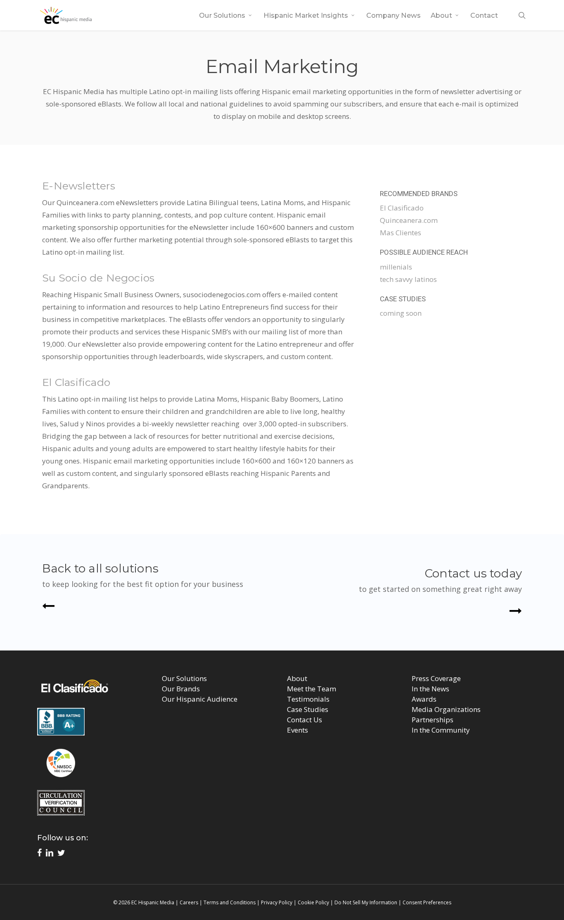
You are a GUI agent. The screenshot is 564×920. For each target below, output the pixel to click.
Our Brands (181, 688)
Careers (189, 902)
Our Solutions (184, 678)
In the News (430, 688)
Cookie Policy (313, 902)
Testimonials (308, 698)
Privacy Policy (276, 902)
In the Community (441, 729)
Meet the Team (311, 688)
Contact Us (304, 719)
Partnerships (432, 719)
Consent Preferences (427, 902)
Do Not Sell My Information (365, 902)
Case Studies (307, 709)
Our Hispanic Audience (199, 698)
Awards (424, 698)
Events (297, 729)
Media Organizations (446, 709)
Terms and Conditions (230, 902)
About (297, 678)
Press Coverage (436, 678)
